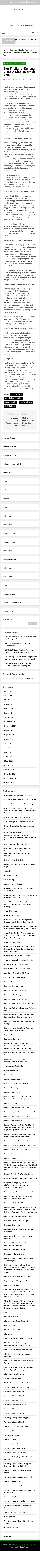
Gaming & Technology (12, 942)
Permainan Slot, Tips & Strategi (15, 1250)
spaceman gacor (10, 594)
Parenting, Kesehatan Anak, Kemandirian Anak (20, 1178)
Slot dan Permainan (11, 1317)
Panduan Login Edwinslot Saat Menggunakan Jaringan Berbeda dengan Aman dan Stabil (18, 2)
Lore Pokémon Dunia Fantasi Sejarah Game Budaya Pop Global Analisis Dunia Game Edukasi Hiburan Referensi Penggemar (19, 1046)
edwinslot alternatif (11, 875)
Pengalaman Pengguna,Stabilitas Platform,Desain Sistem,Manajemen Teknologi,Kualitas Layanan (17, 1185)
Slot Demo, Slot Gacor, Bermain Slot (17, 1321)
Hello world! (30, 678)
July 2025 (7, 743)
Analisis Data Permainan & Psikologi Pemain (20, 799)
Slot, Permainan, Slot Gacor (14, 1374)
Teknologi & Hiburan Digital (14, 1396)
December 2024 (9, 774)
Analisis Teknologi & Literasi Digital (17, 817)
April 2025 (8, 757)
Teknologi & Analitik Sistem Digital (16, 1387)
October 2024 (9, 783)
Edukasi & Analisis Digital (13, 860)
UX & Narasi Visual (11, 1528)
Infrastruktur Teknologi (13, 398)
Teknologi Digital (10, 1439)
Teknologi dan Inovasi (12, 1435)
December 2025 (9, 722)
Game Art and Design (11, 915)
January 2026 (9, 717)
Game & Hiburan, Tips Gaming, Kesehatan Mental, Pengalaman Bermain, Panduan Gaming (19, 904)
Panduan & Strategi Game (13, 1079)
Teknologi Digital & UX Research (15, 1453)
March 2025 (8, 761)
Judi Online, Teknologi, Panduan (15, 977)
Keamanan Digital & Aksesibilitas (16, 999)
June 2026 (8, 695)
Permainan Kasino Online (13, 1225)
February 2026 (9, 713)
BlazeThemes (24, 1547)
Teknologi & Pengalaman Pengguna (16, 1418)
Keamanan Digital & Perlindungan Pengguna (19, 1004)
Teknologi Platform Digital (13, 1486)
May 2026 (7, 700)
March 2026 (8, 709)
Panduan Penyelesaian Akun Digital (16, 1150)
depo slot (7, 499)
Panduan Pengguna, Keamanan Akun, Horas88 (20, 1145)
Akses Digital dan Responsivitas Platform (19, 795)
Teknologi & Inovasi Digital (13, 1400)
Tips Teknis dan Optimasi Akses (15, 1512)
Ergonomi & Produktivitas (13, 884)
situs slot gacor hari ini (12, 464)
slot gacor (8, 507)
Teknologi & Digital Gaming (15, 64)
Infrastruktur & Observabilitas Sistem (17, 969)
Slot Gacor (7, 619)
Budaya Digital (17, 394)
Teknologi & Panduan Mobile (14, 1413)
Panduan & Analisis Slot (12, 1075)
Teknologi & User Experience (14, 1431)
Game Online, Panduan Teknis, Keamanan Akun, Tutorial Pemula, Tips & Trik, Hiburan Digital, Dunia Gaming (19, 935)
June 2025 (8, 748)
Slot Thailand (10, 406)
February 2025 (9, 765)
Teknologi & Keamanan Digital (15, 1405)
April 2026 (8, 704)
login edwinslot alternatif (13, 1039)
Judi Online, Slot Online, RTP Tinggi (16, 973)
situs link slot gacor (11, 455)
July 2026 (7, 691)
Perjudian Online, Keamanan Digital (16, 1221)
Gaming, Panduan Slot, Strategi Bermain (18, 960)
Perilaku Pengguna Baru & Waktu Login (18, 1216)
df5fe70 (8, 79)
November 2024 (10, 778)
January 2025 (9, 770)
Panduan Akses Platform (13, 1092)
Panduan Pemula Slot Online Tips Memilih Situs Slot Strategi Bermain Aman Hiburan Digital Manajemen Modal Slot (19, 1127)
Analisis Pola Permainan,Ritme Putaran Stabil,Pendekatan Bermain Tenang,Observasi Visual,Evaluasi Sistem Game (20, 810)
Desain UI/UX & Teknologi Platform (16, 844)
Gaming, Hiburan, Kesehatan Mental (17, 956)
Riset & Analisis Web (11, 1285)
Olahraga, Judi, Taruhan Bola (14, 1066)
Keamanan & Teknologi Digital (15, 990)
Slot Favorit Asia (26, 402)
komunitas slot (10, 402)
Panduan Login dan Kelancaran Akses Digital (20, 1112)
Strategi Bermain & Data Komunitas (16, 1383)
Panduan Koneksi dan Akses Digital (17, 1108)
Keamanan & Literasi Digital (14, 986)
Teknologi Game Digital (12, 1481)
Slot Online (8, 1334)
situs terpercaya (10, 559)
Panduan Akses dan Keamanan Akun (17, 1083)
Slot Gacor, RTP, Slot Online (14, 1330)
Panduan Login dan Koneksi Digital (16, 1116)
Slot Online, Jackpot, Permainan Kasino (18, 1339)
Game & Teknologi (10, 911)
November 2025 (10, 726)
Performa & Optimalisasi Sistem (15, 1203)
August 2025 (8, 739)
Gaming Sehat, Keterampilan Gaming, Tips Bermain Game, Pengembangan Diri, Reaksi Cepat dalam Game (19, 949)
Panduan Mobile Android (13, 1121)
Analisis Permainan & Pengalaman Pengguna (20, 804)
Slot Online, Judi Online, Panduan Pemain (18, 1350)
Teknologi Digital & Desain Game (16, 1448)
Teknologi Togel (10, 1497)
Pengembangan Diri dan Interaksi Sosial (18, 1192)
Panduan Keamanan (11, 1103)
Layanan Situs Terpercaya (13, 1035)
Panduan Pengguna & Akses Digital (16, 1141)
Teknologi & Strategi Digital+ (14, 1422)
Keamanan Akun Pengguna (13, 995)
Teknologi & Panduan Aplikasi (14, 1409)
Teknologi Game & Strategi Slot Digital (18, 1477)
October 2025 (9, 730)
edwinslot (7, 871)
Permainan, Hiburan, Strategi (14, 1254)
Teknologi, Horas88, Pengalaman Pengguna (19, 1501)
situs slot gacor (10, 542)
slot (5, 481)
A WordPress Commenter (13, 678)
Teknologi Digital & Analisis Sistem (16, 1444)
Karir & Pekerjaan (10, 982)
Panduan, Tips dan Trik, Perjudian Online (18, 1174)
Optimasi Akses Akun (12, 1070)
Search (33, 623)
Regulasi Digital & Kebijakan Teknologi (18, 1281)
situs (6, 490)
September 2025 (10, 735)
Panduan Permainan (11, 1154)
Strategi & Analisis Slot (12, 1379)
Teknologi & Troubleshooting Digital (17, 1426)
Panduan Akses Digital (12, 1088)
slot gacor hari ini (10, 533)
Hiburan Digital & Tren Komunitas (16, 964)
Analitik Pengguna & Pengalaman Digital (18, 822)
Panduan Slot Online (11, 1158)
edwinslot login (9, 880)
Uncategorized (9, 1517)
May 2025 (7, 752)
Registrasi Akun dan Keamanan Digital (17, 1276)
